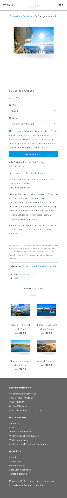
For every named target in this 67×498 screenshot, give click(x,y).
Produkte (27, 16)
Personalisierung (18, 473)
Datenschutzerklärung (20, 431)
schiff (34, 274)
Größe (12, 105)
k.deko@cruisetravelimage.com (25, 410)
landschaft (25, 274)
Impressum (15, 423)
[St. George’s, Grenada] (33, 42)
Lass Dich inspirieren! (20, 469)
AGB (11, 427)
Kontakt (13, 457)
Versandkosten (17, 166)
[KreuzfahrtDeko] (33, 5)
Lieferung (40, 173)
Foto (15, 278)
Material (13, 118)
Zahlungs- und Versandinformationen (29, 444)
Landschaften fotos (38, 266)
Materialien (15, 461)
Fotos (25, 266)
